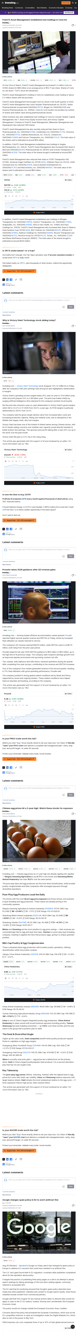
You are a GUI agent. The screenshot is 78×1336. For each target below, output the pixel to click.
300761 (34, 954)
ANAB (28, 225)
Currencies (19, 8)
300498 (36, 1045)
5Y (23, 196)
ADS (27, 230)
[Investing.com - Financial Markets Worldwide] (12, 3)
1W (9, 196)
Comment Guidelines (8, 312)
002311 (27, 1052)
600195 (35, 1007)
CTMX (68, 222)
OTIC (17, 135)
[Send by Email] (21, 279)
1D (5, 196)
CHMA (14, 137)
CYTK (61, 132)
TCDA (69, 235)
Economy (69, 8)
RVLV (42, 235)
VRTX (39, 107)
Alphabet (22, 1266)
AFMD (14, 233)
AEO (43, 162)
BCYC (13, 235)
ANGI (29, 165)
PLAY (13, 167)
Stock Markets (42, 8)
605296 (45, 1013)
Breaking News (7, 8)
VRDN (28, 222)
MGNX (49, 167)
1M (12, 196)
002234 (37, 915)
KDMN (49, 233)
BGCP (57, 230)
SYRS (32, 132)
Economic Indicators (56, 8)
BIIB (64, 107)
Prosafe (68, 635)
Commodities (30, 8)
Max (27, 196)
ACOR (14, 152)
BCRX (21, 150)
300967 (49, 909)
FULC (56, 137)
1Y (19, 196)
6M (16, 196)
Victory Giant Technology (27, 386)
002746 (22, 922)
